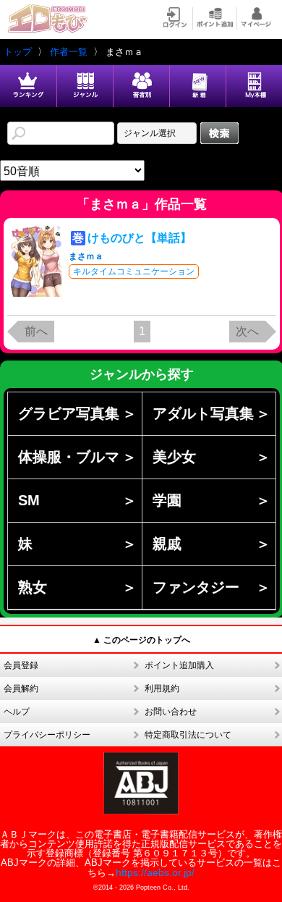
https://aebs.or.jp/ (155, 872)
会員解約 (21, 688)
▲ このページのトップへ (141, 640)
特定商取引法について (188, 735)
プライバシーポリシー (47, 735)
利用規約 (162, 688)
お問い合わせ (171, 712)
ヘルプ (17, 712)
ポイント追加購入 (179, 665)
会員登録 (21, 665)
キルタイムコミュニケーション (134, 271)
